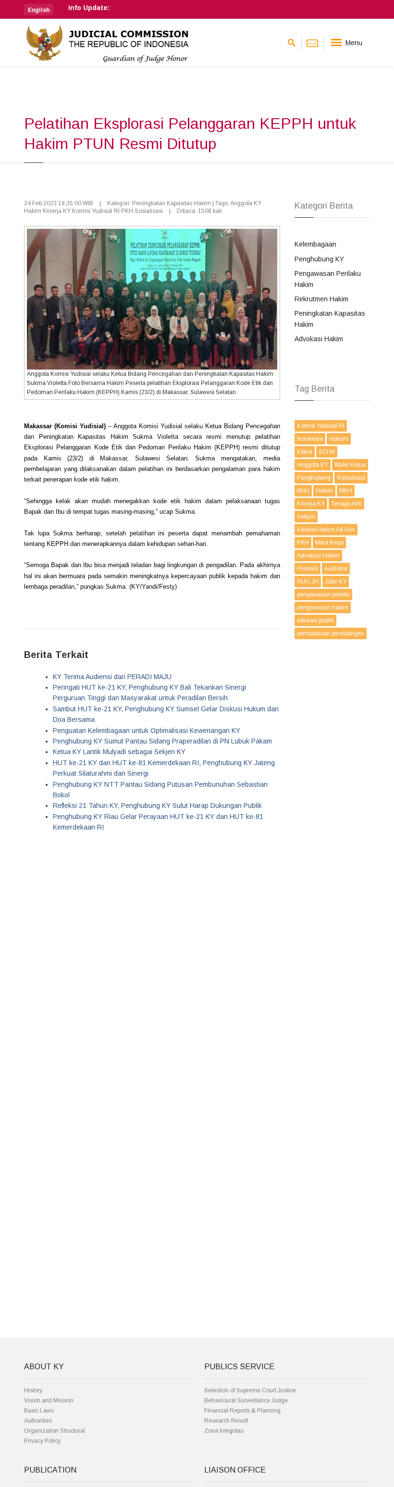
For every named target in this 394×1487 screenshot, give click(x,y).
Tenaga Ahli (346, 503)
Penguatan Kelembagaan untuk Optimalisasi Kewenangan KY (146, 730)
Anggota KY (312, 464)
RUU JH (308, 581)
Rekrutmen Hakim (321, 299)
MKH (345, 490)
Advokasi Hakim (319, 339)
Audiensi (335, 568)
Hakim (324, 490)
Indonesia (310, 438)
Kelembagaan (315, 244)
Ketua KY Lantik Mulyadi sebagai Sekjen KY (119, 752)
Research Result (226, 1420)
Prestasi (307, 568)
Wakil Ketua (350, 464)
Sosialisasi (351, 477)
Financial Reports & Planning (242, 1410)
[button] (38, 9)
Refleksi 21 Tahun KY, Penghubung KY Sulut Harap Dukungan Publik (157, 805)
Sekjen (306, 516)
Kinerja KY (311, 503)
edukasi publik (315, 620)
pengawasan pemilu (323, 594)
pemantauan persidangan (330, 633)
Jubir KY (335, 581)
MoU (303, 490)
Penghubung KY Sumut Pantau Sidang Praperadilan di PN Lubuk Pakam (162, 741)
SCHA (327, 451)
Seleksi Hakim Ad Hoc (326, 529)
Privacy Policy (42, 1440)
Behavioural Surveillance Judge (246, 1400)
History (33, 1390)
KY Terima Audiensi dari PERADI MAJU (112, 677)
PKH (303, 542)
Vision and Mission (49, 1400)
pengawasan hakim (322, 607)
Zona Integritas (224, 1430)
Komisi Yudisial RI (321, 425)
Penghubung (314, 477)
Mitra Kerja (329, 542)
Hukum (338, 438)
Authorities (38, 1420)
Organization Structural (54, 1430)
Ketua (304, 451)
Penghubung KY (319, 259)
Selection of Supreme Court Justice (250, 1390)
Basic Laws (39, 1410)
